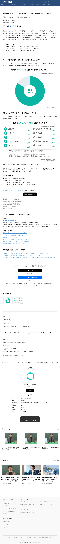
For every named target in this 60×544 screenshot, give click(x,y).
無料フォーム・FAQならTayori (46, 504)
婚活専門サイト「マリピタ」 (10, 237)
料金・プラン (5, 505)
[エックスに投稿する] (8, 26)
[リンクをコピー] (20, 26)
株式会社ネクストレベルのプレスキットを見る (13, 355)
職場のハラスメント (23, 332)
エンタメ (24, 4)
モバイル (14, 4)
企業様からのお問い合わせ (23, 540)
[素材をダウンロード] (17, 26)
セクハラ (49, 332)
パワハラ (42, 332)
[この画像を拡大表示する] (8, 300)
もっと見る (56, 429)
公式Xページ (5, 527)
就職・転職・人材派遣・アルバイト (12, 326)
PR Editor (21, 514)
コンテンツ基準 (28, 537)
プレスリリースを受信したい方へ (9, 508)
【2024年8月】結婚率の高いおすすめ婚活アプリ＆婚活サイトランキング (22, 255)
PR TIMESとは (6, 503)
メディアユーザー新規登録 (30, 277)
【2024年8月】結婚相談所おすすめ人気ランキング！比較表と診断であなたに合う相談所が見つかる (29, 257)
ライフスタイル (46, 4)
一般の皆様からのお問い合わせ (36, 540)
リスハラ (6, 335)
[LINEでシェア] (13, 26)
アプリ (19, 4)
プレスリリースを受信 (37, 2)
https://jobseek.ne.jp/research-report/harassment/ (14, 342)
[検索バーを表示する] (58, 2)
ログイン (54, 2)
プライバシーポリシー (18, 537)
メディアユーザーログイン (30, 270)
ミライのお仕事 (7, 332)
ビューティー (31, 4)
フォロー (30, 390)
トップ (3, 362)
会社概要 (10, 537)
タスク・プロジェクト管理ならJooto (47, 501)
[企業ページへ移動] (30, 377)
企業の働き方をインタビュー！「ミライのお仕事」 (16, 241)
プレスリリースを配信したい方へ (9, 511)
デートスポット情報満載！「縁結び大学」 (14, 235)
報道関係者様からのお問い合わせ (44, 537)
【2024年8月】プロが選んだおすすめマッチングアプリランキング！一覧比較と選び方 (25, 253)
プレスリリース (10, 362)
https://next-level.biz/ (26, 398)
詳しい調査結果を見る (30, 194)
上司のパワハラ (33, 332)
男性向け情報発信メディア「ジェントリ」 (14, 243)
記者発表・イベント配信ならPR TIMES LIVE (28, 507)
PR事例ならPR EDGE (44, 507)
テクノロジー (7, 4)
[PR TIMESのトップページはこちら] (8, 2)
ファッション (38, 4)
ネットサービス (26, 326)
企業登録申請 (47, 2)
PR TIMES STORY (23, 501)
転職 (15, 332)
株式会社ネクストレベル (20, 362)
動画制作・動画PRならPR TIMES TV (27, 504)
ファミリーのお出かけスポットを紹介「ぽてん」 (16, 239)
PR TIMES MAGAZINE (24, 509)
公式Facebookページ (7, 521)
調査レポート (7, 319)
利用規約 (34, 537)
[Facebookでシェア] (11, 26)
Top (2, 4)
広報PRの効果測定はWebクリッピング (27, 512)
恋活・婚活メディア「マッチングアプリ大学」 (15, 233)
